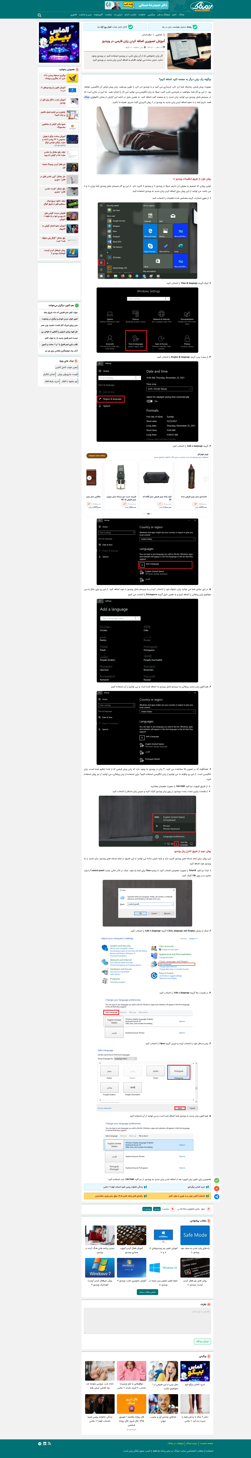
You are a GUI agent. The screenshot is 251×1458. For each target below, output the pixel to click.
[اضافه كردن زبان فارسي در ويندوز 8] (147, 1018)
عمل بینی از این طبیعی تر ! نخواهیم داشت (165, 1386)
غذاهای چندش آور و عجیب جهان (163, 1419)
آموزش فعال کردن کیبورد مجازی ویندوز (131, 1250)
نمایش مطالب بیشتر (147, 1292)
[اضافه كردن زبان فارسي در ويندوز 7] (147, 961)
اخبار (174, 14)
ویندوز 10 (147, 1209)
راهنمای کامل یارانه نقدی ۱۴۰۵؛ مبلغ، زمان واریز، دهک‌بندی (119, 1196)
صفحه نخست (206, 1443)
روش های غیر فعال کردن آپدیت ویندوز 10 (195, 1283)
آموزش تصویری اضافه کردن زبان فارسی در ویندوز (133, 41)
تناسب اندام (130, 14)
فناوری (73, 14)
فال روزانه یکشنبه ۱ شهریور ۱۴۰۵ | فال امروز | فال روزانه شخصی (131, 1421)
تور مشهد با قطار (69, 381)
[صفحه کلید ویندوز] (147, 320)
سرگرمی (151, 14)
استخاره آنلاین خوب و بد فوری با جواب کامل (187, 1196)
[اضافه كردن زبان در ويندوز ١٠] (147, 821)
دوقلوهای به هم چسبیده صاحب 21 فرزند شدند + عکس (131, 1386)
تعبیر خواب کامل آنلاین (66, 367)
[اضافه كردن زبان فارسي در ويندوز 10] (147, 903)
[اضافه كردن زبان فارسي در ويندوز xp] (147, 1080)
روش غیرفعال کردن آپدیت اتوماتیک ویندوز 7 (100, 1283)
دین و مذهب (85, 14)
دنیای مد (118, 14)
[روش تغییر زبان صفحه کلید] (147, 552)
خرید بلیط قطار (52, 381)
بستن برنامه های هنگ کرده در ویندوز (99, 1250)
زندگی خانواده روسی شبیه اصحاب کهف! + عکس (123, 1187)
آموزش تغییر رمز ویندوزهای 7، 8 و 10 (163, 1250)
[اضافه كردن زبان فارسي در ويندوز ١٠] (147, 1147)
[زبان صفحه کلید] (147, 240)
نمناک (181, 14)
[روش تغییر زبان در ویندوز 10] (147, 640)
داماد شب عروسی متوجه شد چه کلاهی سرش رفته (100, 1386)
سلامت (108, 14)
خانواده (142, 14)
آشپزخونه (98, 14)
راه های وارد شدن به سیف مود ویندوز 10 (195, 1250)
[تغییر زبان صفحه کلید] (147, 401)
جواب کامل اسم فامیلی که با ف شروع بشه (61, 312)
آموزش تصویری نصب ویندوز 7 (131, 1280)
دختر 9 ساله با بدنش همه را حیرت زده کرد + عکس (195, 1419)
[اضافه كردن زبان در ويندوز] (147, 140)
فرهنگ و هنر (163, 14)
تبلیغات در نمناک (176, 1443)
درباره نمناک (191, 1443)
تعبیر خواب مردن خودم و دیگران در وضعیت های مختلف (60, 318)
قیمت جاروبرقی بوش (67, 374)
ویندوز (156, 1209)
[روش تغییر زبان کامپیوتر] (147, 728)
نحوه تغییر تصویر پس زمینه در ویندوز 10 (163, 1283)
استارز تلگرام (49, 374)
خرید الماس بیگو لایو (196, 1187)
